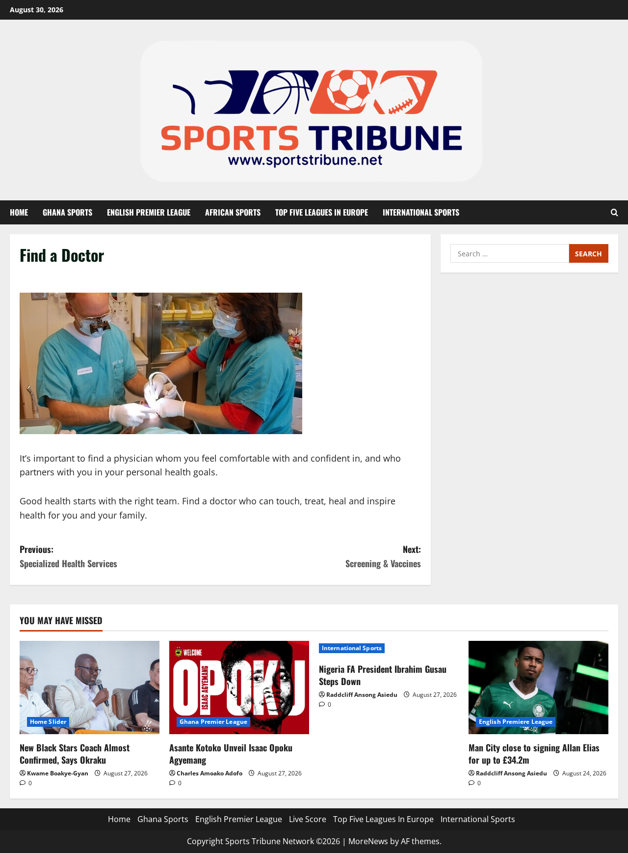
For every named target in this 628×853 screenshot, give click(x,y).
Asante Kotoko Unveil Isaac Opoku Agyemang (230, 753)
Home (19, 212)
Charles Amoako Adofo (209, 773)
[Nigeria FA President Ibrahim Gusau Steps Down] (389, 648)
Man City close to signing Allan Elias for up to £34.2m (534, 753)
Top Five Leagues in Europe (321, 212)
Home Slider (48, 721)
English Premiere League (515, 721)
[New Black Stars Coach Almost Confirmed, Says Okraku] (89, 687)
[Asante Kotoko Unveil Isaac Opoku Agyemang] (239, 687)
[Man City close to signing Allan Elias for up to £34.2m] (538, 687)
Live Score (307, 819)
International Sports (421, 212)
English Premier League (148, 212)
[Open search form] (614, 212)
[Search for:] (509, 253)
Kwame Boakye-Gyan (57, 773)
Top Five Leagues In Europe (383, 819)
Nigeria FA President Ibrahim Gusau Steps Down (382, 675)
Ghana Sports (67, 212)
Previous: (68, 556)
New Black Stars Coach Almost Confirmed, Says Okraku (75, 753)
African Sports (233, 212)
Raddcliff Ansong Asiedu (361, 694)
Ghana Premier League (213, 721)
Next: (383, 556)
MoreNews (368, 841)
